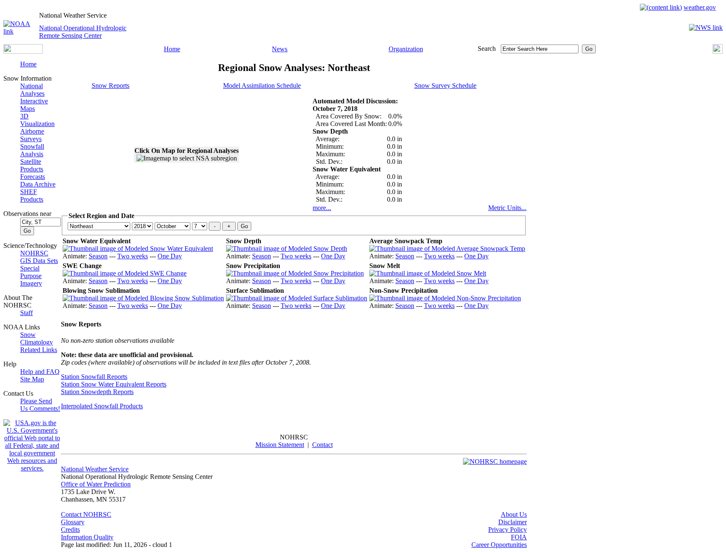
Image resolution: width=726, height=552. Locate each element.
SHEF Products (31, 195)
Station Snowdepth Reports (97, 391)
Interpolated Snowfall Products (102, 406)
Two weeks (132, 256)
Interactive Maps (34, 104)
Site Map (32, 379)
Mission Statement (279, 444)
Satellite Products (31, 165)
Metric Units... (507, 207)
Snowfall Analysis (32, 150)
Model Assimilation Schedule (262, 85)
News (279, 49)
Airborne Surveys (32, 135)
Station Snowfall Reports (94, 376)
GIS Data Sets (39, 260)
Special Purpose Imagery (31, 276)
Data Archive (37, 184)
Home (172, 49)
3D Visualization (37, 120)
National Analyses (32, 89)
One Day (170, 256)
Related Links (38, 349)
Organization (406, 49)
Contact (322, 444)
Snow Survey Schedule (445, 85)
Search (487, 48)
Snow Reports (110, 85)
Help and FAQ (40, 371)
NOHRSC (34, 253)
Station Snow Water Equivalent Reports (113, 384)
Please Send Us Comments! (40, 404)
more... (322, 207)
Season (98, 256)
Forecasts (32, 176)
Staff (26, 312)
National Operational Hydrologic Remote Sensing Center (82, 31)
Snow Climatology (36, 338)
